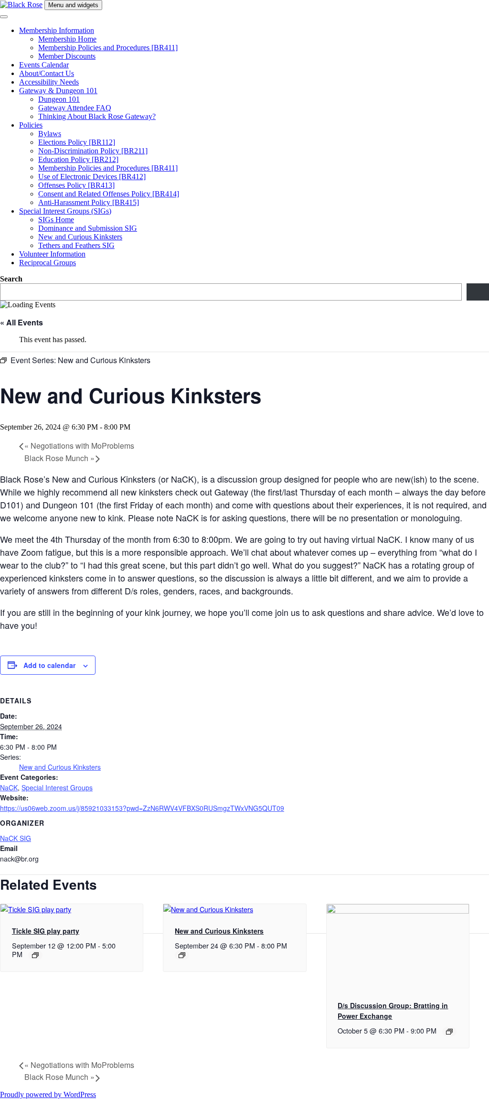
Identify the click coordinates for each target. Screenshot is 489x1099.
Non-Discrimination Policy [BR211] (93, 151)
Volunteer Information (52, 254)
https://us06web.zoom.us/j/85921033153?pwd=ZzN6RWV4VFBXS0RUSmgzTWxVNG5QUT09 (142, 808)
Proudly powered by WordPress (48, 1094)
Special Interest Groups (57, 787)
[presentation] (35, 909)
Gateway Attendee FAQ (74, 108)
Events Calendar (44, 65)
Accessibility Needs (49, 82)
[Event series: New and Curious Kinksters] (182, 955)
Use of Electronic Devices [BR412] (92, 176)
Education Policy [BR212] (78, 159)
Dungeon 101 (59, 99)
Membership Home (67, 39)
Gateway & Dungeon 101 (58, 90)
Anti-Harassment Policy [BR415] (88, 202)
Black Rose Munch (59, 458)
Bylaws (49, 133)
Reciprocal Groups (47, 263)
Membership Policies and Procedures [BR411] (108, 47)
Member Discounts (67, 56)
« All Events (21, 322)
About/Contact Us (46, 73)
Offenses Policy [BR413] (76, 185)
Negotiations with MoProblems (79, 445)
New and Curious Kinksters (80, 237)
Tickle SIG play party (45, 931)
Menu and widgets (73, 5)
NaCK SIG (15, 838)
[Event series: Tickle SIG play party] (35, 955)
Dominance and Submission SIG (87, 228)
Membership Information (56, 30)
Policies (31, 125)
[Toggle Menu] (4, 16)
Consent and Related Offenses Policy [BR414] (108, 194)
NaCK (9, 787)
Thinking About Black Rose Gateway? (97, 116)
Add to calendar (49, 665)
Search (11, 279)
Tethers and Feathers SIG (76, 245)
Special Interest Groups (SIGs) (65, 211)
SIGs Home (56, 219)
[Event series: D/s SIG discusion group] (449, 1031)
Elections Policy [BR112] (76, 142)
